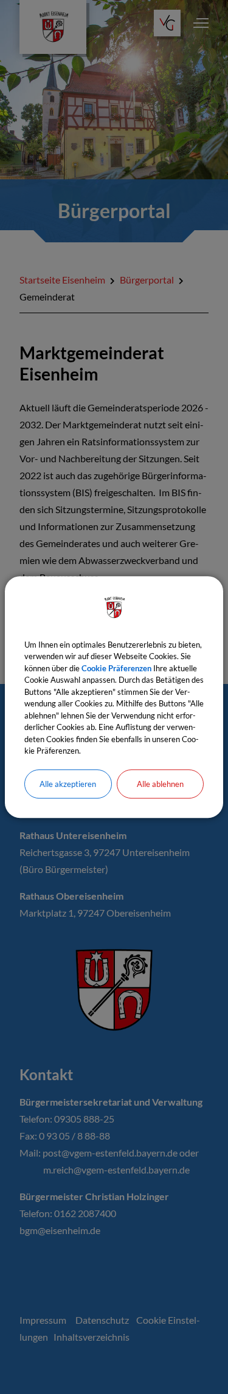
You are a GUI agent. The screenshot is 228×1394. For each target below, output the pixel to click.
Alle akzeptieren (68, 784)
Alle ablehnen (160, 784)
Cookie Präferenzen (116, 668)
